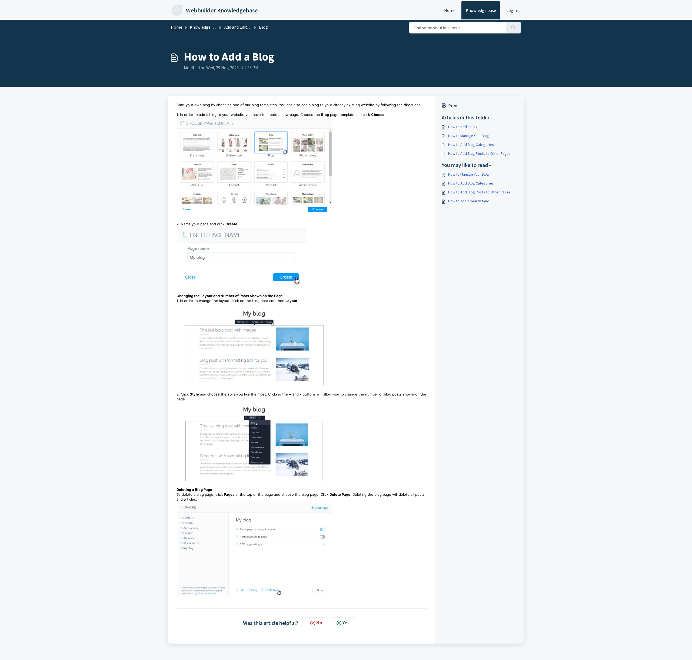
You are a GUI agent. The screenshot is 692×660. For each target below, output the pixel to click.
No (319, 622)
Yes (346, 622)
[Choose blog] (302, 166)
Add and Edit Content (244, 27)
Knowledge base (481, 10)
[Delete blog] (302, 549)
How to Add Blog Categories (471, 144)
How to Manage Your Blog (468, 135)
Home (449, 10)
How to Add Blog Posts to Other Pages (479, 153)
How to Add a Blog (463, 126)
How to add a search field (468, 201)
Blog (263, 27)
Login (511, 10)
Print (453, 105)
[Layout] (302, 345)
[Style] (302, 442)
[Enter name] (302, 257)
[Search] (513, 27)
